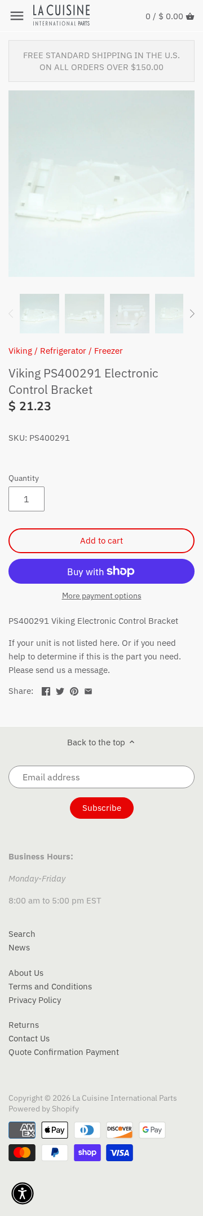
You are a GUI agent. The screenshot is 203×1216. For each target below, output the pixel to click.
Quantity (23, 478)
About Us (25, 972)
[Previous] (11, 313)
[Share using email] (88, 689)
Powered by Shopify (43, 1109)
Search (22, 933)
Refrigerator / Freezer (81, 350)
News (19, 947)
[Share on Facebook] (46, 689)
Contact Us (29, 1038)
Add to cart (101, 540)
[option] (39, 313)
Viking (20, 350)
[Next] (191, 313)
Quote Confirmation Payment (63, 1051)
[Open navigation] (16, 15)
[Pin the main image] (74, 689)
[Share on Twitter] (60, 689)
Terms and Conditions (50, 986)
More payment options (102, 596)
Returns (23, 1024)
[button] (22, 1193)
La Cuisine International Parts (124, 1098)
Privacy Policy (34, 999)
